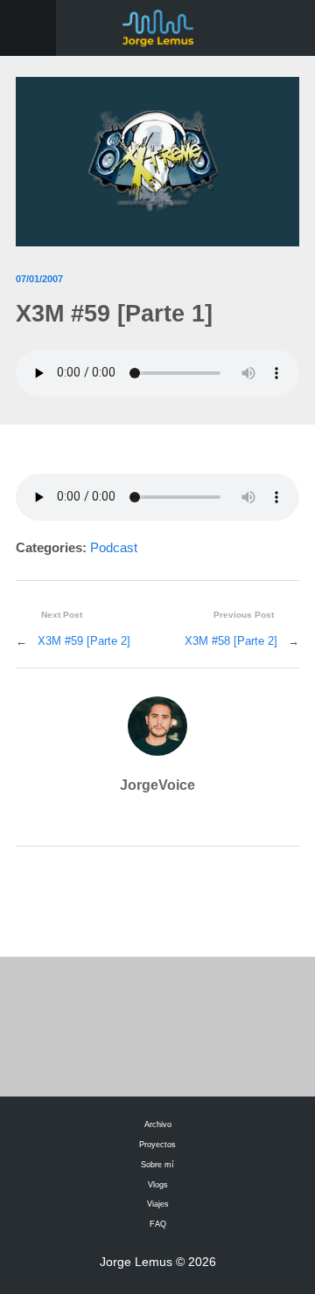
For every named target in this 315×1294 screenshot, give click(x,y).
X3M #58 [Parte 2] (231, 640)
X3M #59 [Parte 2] (84, 640)
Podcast (113, 548)
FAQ (158, 1224)
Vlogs (158, 1184)
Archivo (158, 1124)
